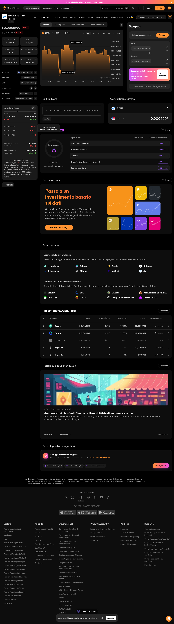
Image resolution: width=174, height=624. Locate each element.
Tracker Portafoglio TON (13, 584)
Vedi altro (166, 130)
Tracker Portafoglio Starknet (15, 558)
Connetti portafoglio (59, 227)
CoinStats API (40, 548)
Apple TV (94, 540)
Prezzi (37, 533)
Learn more (98, 2)
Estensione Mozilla (97, 537)
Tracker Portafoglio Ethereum (15, 577)
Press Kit (38, 537)
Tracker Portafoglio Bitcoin (14, 592)
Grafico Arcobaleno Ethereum (70, 555)
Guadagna (8, 535)
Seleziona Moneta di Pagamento (149, 86)
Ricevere (134, 56)
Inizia (159, 8)
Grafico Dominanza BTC (68, 573)
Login (149, 8)
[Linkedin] (95, 499)
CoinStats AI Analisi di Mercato (15, 547)
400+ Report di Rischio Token (71, 590)
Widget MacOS (96, 533)
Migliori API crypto (75, 466)
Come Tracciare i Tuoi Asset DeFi (157, 539)
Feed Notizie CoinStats (44, 559)
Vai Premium (162, 74)
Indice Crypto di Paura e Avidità (71, 559)
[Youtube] (101, 499)
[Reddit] (88, 499)
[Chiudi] (170, 2)
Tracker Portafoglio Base (13, 581)
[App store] (67, 512)
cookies (67, 618)
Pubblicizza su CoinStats (44, 544)
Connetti (162, 35)
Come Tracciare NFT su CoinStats (153, 560)
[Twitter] (35, 88)
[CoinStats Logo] (10, 8)
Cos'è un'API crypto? (54, 466)
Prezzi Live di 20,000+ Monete (71, 583)
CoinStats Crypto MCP (67, 594)
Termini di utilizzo (127, 533)
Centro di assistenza (152, 529)
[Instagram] (72, 499)
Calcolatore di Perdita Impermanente (67, 542)
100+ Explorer (64, 586)
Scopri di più (53, 162)
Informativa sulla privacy (129, 537)
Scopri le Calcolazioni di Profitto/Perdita (153, 544)
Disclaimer (124, 529)
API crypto (159, 466)
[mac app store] (87, 512)
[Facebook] (108, 499)
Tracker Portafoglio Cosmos (15, 573)
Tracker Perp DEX (11, 600)
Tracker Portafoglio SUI (13, 596)
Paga (133, 43)
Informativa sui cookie (129, 540)
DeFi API (62, 613)
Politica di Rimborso (128, 544)
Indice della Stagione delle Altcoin (69, 577)
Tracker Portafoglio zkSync (14, 562)
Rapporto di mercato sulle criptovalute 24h (69, 567)
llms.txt (61, 598)
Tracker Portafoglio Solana (14, 569)
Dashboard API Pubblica (44, 556)
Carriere (38, 540)
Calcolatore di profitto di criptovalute (68, 530)
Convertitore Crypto (67, 547)
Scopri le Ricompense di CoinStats (153, 554)
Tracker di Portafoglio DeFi (14, 554)
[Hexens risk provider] (54, 166)
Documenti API (40, 552)
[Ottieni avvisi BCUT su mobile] (170, 17)
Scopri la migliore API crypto (99, 458)
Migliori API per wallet (96, 466)
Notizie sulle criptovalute (13, 543)
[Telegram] (31, 88)
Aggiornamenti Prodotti (44, 529)
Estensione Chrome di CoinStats (102, 529)
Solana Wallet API (66, 605)
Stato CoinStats (150, 565)
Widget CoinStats (66, 563)
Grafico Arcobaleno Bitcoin (69, 551)
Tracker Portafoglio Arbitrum (15, 565)
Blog (5, 539)
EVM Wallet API (65, 609)
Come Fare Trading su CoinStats (157, 549)
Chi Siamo (38, 563)
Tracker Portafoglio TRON (14, 588)
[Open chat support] (169, 619)
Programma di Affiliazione (13, 550)
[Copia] (31, 72)
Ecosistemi (8, 603)
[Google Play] (106, 512)
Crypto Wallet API (66, 601)
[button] (31, 72)
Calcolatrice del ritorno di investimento (69, 536)
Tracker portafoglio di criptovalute (12, 530)
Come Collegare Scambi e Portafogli (154, 534)
